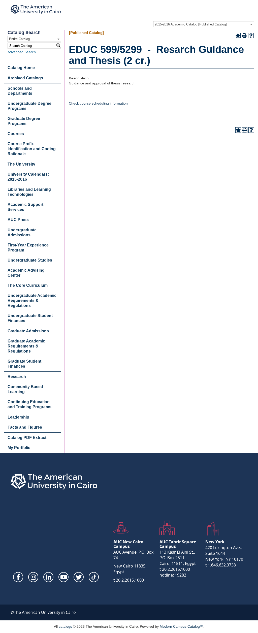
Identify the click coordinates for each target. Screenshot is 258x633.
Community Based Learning (25, 389)
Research (17, 376)
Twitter (79, 577)
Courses (16, 134)
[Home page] (36, 9)
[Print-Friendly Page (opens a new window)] (244, 35)
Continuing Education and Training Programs (29, 404)
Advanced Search (22, 52)
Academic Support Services (25, 207)
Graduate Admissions (28, 331)
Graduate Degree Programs (24, 121)
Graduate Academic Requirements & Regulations (26, 346)
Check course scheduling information (98, 103)
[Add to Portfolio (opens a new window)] (238, 35)
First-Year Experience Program (28, 247)
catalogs (65, 626)
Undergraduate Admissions (22, 232)
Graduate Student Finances (24, 363)
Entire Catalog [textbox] (19, 39)
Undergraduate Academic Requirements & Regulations (32, 300)
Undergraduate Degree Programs (29, 106)
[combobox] (203, 24)
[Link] (94, 577)
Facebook (18, 577)
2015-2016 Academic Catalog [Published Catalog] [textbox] (191, 24)
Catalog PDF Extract (27, 437)
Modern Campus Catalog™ (181, 626)
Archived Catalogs (25, 78)
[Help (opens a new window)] (251, 35)
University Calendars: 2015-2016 (28, 176)
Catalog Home (21, 68)
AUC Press (18, 219)
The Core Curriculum (28, 285)
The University (21, 164)
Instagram (33, 577)
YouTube (63, 577)
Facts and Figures (25, 427)
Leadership (18, 417)
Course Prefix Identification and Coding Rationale (32, 149)
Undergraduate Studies (30, 260)
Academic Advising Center (26, 272)
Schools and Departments (20, 91)
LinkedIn (48, 577)
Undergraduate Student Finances (30, 318)
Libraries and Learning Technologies (29, 192)
